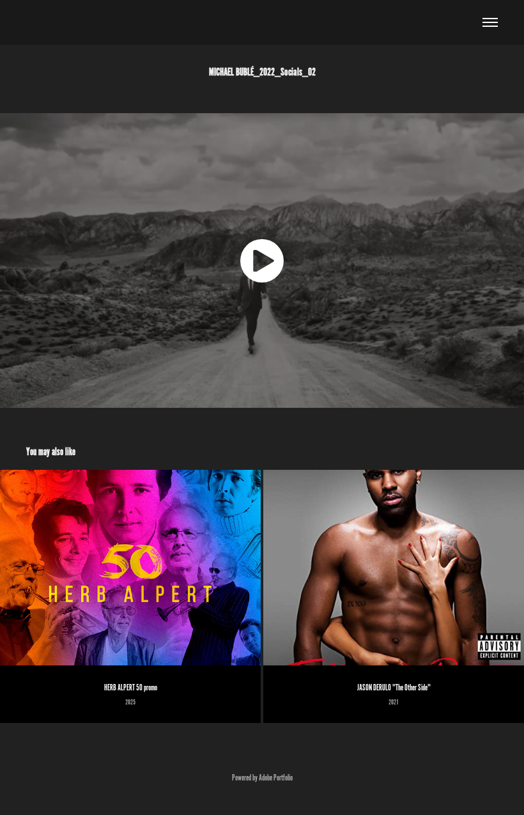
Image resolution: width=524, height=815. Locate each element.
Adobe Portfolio (276, 778)
